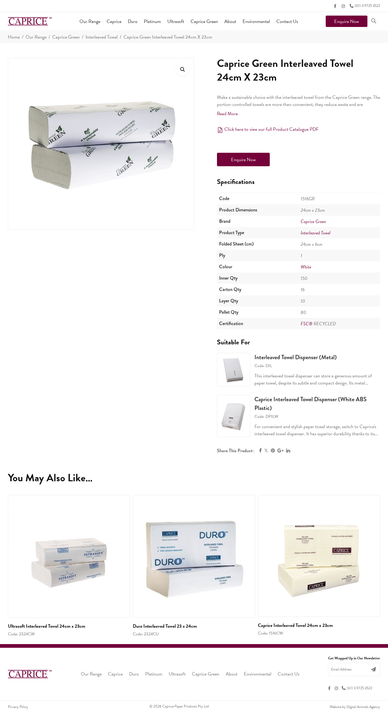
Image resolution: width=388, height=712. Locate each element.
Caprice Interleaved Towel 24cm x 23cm (295, 625)
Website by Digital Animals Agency (355, 707)
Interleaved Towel (102, 36)
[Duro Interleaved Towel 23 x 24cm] (194, 556)
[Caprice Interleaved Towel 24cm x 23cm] (319, 556)
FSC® (307, 323)
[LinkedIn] (288, 450)
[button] (182, 69)
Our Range (36, 36)
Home (14, 36)
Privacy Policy (18, 707)
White (306, 266)
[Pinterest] (273, 450)
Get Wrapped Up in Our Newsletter (354, 658)
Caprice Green (66, 36)
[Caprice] (30, 21)
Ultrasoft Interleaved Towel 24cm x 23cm (46, 626)
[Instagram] (343, 6)
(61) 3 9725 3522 (367, 5)
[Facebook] (335, 6)
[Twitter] (266, 450)
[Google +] (280, 450)
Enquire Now (346, 21)
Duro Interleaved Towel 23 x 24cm (165, 626)
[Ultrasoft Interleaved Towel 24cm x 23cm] (69, 556)
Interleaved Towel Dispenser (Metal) (295, 357)
